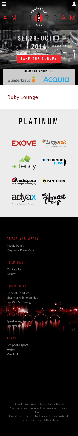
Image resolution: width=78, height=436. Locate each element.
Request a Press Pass (20, 250)
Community (17, 286)
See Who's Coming (19, 302)
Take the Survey (39, 59)
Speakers (16, 314)
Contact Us (14, 269)
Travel (13, 338)
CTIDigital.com (50, 420)
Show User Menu (74, 4)
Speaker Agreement (20, 321)
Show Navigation (4, 4)
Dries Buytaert (59, 416)
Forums (11, 274)
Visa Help (13, 354)
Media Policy (15, 245)
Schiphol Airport (17, 345)
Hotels (11, 349)
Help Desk (16, 262)
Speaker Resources (19, 326)
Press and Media (23, 239)
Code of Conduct (18, 293)
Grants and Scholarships (22, 297)
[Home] (39, 28)
